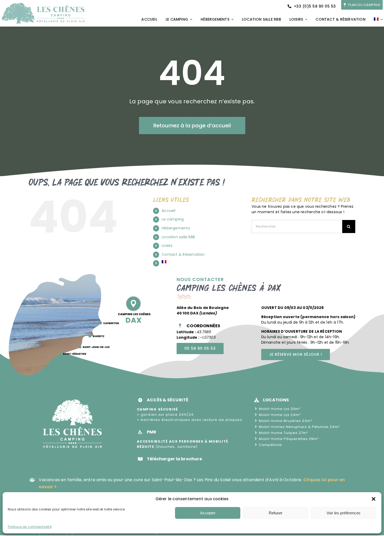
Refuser (275, 513)
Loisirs (167, 245)
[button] (373, 499)
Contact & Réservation (183, 254)
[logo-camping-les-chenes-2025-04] (43, 2)
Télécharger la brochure (174, 459)
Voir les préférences (343, 513)
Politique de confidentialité (29, 527)
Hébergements (176, 228)
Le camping (173, 219)
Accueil (168, 210)
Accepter (208, 513)
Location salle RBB (178, 237)
